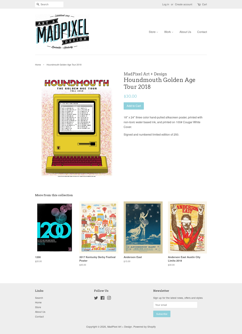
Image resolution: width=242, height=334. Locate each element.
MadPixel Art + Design (119, 326)
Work (167, 32)
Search (39, 297)
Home (38, 64)
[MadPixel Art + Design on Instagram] (109, 298)
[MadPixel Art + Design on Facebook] (102, 298)
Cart (204, 4)
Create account (183, 4)
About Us (185, 32)
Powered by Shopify (144, 326)
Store (152, 32)
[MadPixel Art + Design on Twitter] (96, 298)
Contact (202, 32)
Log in (165, 4)
